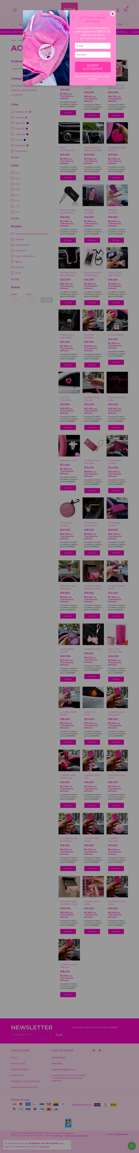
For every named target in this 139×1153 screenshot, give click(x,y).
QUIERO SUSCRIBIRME (93, 67)
